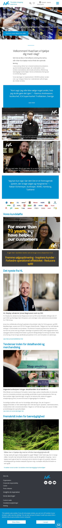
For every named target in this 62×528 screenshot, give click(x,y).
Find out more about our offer (16, 33)
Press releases (7, 488)
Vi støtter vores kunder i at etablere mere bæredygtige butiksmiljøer (24, 467)
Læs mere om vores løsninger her (13, 411)
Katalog (5, 506)
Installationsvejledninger (10, 503)
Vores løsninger (9, 496)
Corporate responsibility (10, 483)
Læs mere (31, 103)
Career (5, 486)
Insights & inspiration (11, 492)
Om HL (5, 476)
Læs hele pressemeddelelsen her (13, 339)
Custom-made (7, 500)
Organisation (7, 480)
